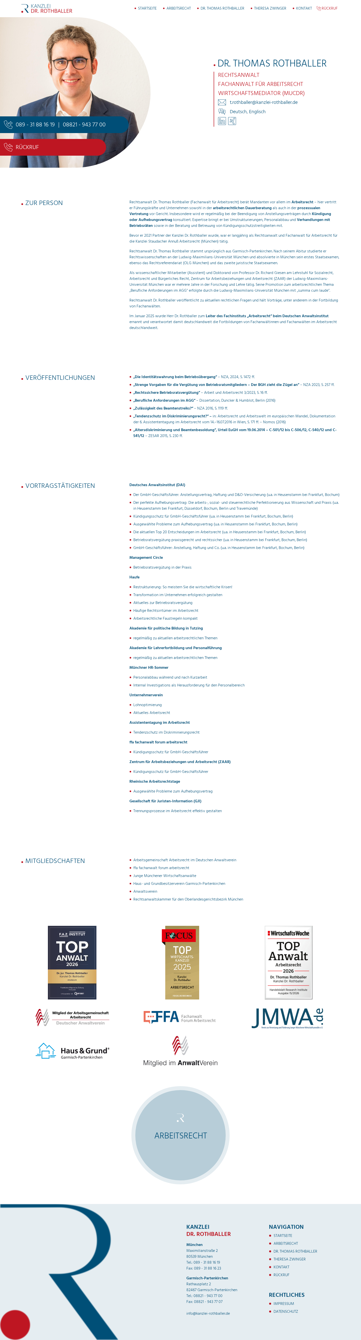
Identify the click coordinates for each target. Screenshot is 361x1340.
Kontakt (304, 8)
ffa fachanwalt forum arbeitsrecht (161, 868)
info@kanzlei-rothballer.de (208, 1313)
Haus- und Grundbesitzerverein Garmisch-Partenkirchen (179, 883)
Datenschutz (286, 1311)
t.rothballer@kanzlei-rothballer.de (264, 102)
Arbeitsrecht (179, 8)
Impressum (284, 1303)
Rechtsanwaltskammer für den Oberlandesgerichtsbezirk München (188, 899)
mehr (181, 1159)
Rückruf (330, 8)
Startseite (147, 8)
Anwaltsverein (145, 891)
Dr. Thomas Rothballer (222, 8)
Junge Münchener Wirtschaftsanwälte (164, 875)
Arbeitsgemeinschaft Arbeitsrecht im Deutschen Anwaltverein (184, 860)
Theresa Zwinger (270, 8)
